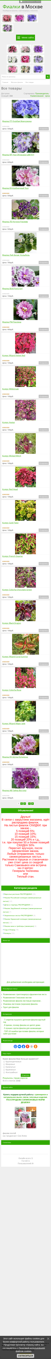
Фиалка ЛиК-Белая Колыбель (16, 255)
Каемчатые (11, 1067)
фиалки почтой (9, 1133)
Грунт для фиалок (11, 1007)
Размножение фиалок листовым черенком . (22, 1001)
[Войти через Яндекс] (27, 1046)
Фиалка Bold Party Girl (12, 288)
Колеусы (7, 933)
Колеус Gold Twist (10, 523)
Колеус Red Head (10, 489)
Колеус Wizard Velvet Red (13, 355)
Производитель (42, 94)
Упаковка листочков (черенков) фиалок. (20, 1004)
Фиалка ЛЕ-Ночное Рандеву (15, 222)
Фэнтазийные (12, 1072)
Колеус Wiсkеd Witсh (11, 456)
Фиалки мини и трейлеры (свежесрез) (19, 926)
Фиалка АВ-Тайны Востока (14, 790)
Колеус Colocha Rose (11, 690)
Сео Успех (22, 1136)
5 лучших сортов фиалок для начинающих (22, 1028)
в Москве (23, 6)
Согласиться (25, 1356)
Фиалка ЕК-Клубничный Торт (15, 188)
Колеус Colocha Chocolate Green (17, 590)
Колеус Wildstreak (10, 389)
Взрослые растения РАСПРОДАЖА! (18, 894)
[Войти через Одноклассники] (35, 1046)
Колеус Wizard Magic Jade (13, 723)
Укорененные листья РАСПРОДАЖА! (18, 915)
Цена (47, 96)
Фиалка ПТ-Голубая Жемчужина (17, 121)
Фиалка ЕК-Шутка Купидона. (15, 757)
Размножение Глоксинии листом (17, 998)
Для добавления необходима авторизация (25, 982)
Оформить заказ (33, 1)
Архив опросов (21, 1078)
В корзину (44, 129)
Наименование (37, 96)
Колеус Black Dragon (11, 623)
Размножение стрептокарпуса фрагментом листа (24, 994)
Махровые (10, 1064)
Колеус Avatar (8, 422)
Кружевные (11, 1070)
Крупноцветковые (13, 1061)
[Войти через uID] (15, 1046)
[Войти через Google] (31, 1046)
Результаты (8, 1078)
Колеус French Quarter (12, 556)
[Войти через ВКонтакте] (19, 1046)
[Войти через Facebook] (23, 1046)
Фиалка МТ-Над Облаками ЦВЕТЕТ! (18, 155)
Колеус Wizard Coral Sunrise (15, 657)
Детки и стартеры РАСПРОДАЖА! (17, 905)
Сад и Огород (9, 930)
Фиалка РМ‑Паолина (11, 322)
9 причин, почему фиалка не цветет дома (22, 1025)
